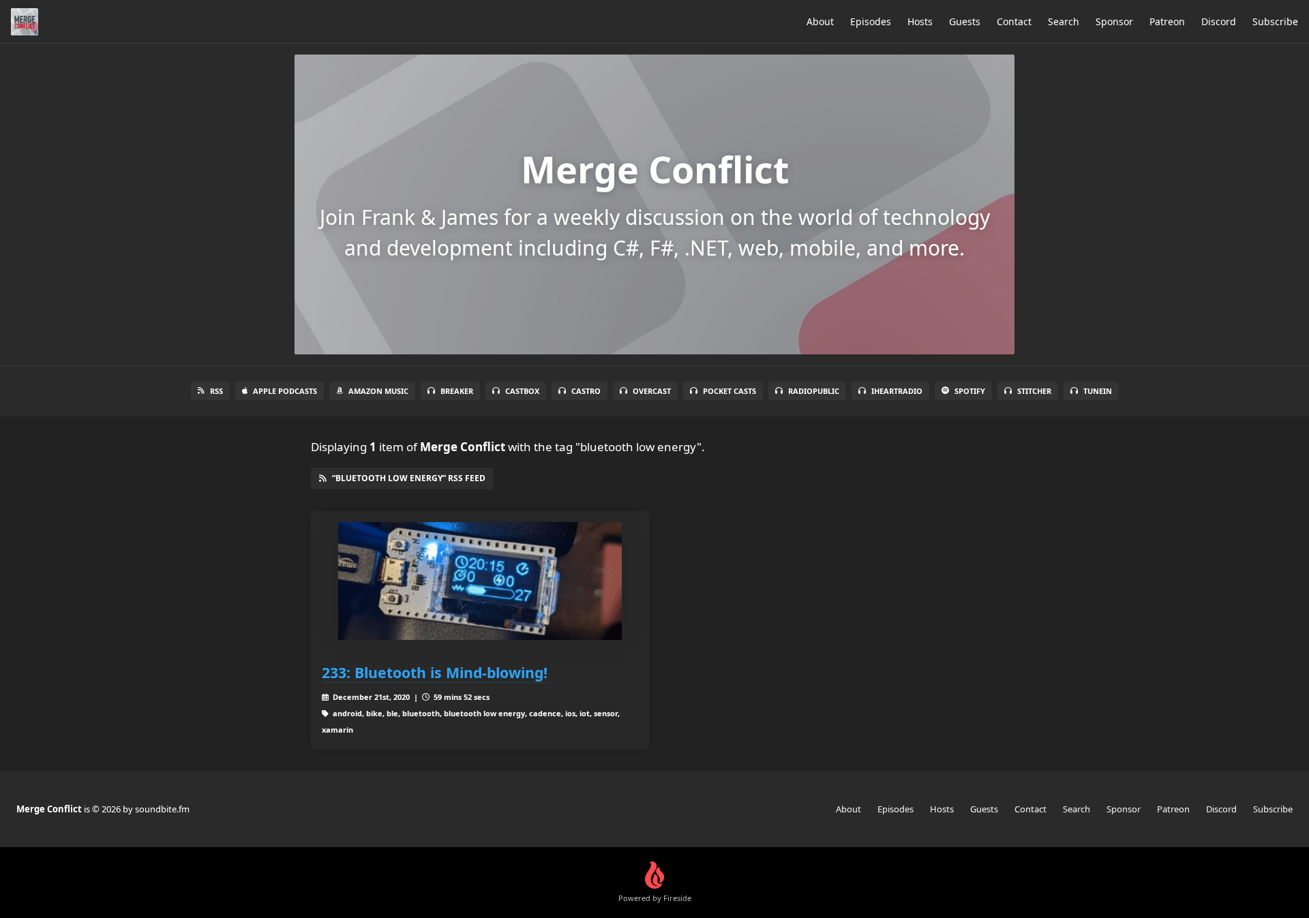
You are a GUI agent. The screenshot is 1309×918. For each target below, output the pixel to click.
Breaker (456, 391)
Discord (1218, 21)
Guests (964, 21)
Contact (1014, 21)
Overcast (652, 391)
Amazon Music (378, 391)
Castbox (522, 391)
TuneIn (1097, 391)
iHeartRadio (896, 391)
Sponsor (1114, 21)
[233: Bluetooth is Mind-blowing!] (480, 581)
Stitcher (1034, 391)
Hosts (920, 21)
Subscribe (1275, 21)
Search (1063, 21)
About (820, 21)
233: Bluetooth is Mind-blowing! (434, 672)
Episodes (870, 21)
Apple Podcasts (285, 391)
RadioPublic (813, 391)
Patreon (1167, 21)
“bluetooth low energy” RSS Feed (408, 478)
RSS (216, 391)
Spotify (969, 391)
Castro (586, 391)
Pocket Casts (729, 391)
